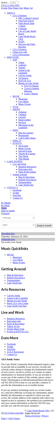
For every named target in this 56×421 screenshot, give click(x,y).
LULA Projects (20, 49)
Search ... (5, 2)
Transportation (24, 182)
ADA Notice (14, 418)
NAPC (21, 41)
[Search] (5, 213)
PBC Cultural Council (28, 18)
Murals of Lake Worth (28, 83)
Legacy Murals (31, 94)
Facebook (17, 190)
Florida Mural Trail (15, 329)
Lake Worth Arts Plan (17, 306)
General (22, 117)
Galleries (22, 65)
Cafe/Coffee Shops (27, 138)
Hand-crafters (24, 120)
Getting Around (20, 174)
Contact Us (18, 198)
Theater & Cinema (26, 153)
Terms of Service (32, 416)
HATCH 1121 (24, 80)
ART (15, 60)
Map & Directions (26, 177)
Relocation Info (25, 169)
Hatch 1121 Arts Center (17, 303)
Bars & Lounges (25, 133)
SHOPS (16, 109)
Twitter (16, 193)
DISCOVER (13, 57)
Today (4, 208)
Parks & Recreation (27, 172)
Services (22, 122)
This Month (23, 159)
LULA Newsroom (21, 54)
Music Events (24, 104)
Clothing (22, 114)
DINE (15, 130)
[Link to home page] (10, 5)
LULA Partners (20, 15)
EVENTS (17, 143)
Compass (22, 28)
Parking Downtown (27, 180)
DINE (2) (17, 140)
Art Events (23, 146)
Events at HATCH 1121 (18, 331)
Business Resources (27, 166)
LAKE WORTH (14, 161)
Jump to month (8, 210)
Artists (21, 62)
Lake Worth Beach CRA (38, 410)
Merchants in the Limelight (25, 126)
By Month (5, 203)
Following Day (8, 239)
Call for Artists (25, 75)
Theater (21, 67)
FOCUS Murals (31, 86)
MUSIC (16, 96)
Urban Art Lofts (20, 52)
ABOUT (11, 13)
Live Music (23, 101)
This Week (23, 156)
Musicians (23, 99)
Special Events (25, 151)
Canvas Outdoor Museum (31, 89)
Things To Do (13, 326)
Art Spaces (23, 78)
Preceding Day (8, 233)
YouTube (17, 195)
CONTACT (12, 187)
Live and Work (19, 164)
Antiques (22, 112)
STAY (16, 107)
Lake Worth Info (25, 185)
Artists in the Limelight (24, 71)
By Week (5, 205)
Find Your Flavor (26, 21)
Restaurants (23, 135)
